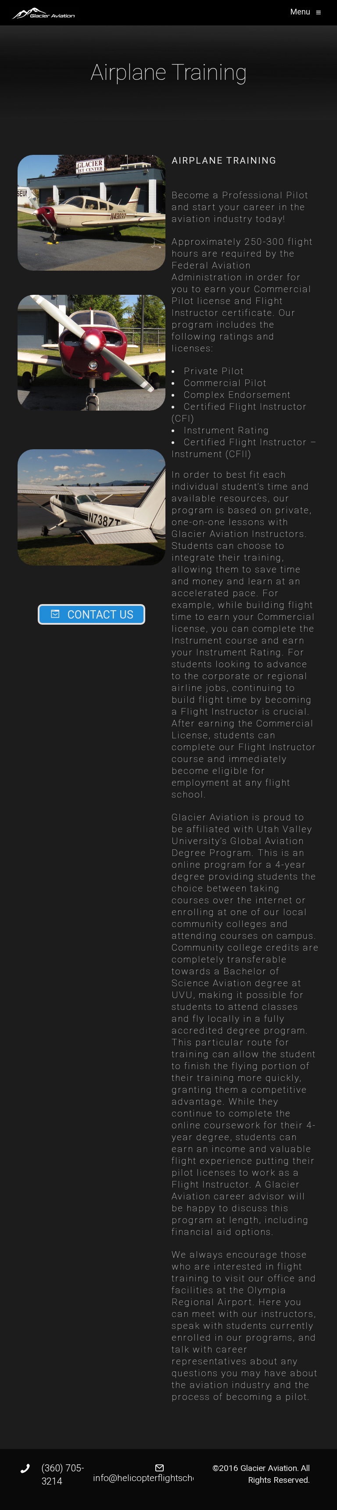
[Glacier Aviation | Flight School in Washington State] (43, 13)
